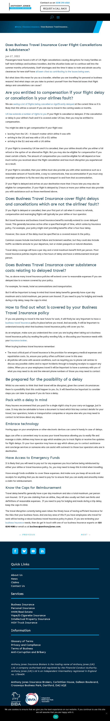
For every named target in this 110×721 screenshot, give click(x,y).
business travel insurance (17, 323)
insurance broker (18, 340)
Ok (55, 717)
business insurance (14, 522)
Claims (15, 582)
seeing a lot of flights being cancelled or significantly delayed (43, 104)
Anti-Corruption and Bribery (28, 652)
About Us (16, 575)
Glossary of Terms (22, 641)
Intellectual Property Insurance (30, 619)
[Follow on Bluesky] (24, 551)
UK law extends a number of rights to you (26, 114)
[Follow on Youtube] (33, 551)
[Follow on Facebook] (15, 551)
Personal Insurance (23, 608)
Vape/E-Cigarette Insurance (28, 615)
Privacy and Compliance (26, 645)
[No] (106, 713)
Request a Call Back (55, 8)
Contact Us (18, 586)
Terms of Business (22, 648)
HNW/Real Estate (22, 611)
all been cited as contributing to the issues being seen (62, 71)
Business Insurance (22, 604)
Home (18, 27)
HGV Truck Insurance (24, 622)
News (14, 578)
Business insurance (31, 27)
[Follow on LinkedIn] (42, 551)
